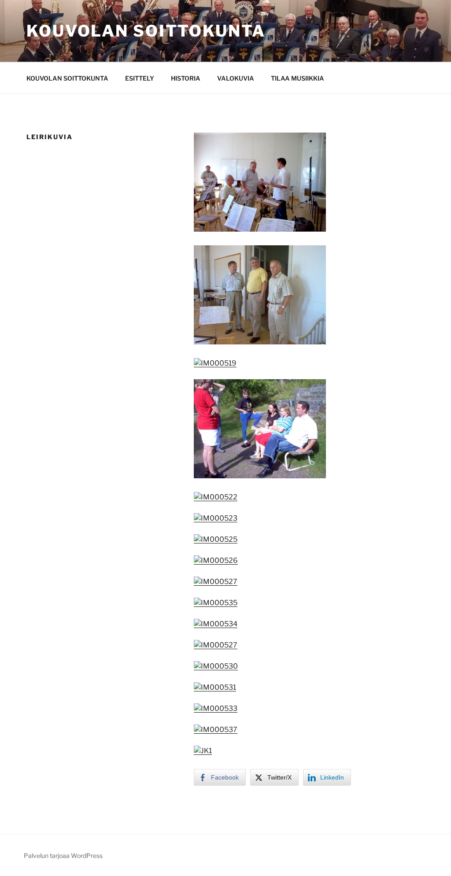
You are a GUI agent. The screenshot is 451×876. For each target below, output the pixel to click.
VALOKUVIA (235, 78)
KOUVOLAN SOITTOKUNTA (67, 78)
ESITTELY (139, 78)
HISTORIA (185, 78)
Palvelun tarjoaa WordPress (63, 855)
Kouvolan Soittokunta (146, 31)
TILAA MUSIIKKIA (297, 78)
